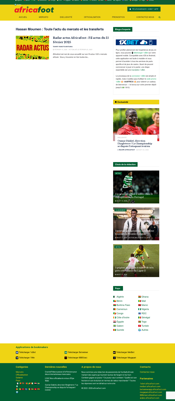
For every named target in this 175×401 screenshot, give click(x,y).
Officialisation (92, 17)
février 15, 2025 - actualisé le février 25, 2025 (73, 49)
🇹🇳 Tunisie (143, 325)
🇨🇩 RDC (142, 313)
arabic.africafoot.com (149, 398)
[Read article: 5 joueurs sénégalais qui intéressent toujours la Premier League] (136, 223)
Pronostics (118, 17)
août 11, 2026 (121, 274)
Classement (120, 210)
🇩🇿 (17, 383)
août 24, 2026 (143, 150)
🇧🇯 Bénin (117, 300)
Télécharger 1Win (26, 357)
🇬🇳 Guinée (118, 329)
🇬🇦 (38, 383)
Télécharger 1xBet (27, 352)
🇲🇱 (20, 389)
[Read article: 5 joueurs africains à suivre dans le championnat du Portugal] (136, 187)
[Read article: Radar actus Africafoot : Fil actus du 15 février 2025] (32, 48)
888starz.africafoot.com (151, 395)
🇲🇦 (23, 389)
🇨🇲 (26, 383)
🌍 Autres (17, 4)
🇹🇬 (32, 389)
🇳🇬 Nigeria (143, 309)
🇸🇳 (29, 389)
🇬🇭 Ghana (143, 296)
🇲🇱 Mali (142, 300)
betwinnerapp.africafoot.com (153, 389)
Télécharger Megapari (126, 357)
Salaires (19, 377)
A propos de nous (91, 366)
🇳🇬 (17, 386)
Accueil (23, 17)
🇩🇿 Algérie (118, 296)
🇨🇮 (32, 383)
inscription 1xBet (138, 69)
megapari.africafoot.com (151, 392)
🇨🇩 (26, 389)
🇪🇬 (35, 383)
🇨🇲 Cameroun (120, 309)
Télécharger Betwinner (77, 352)
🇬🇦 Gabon (118, 325)
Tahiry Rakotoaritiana (63, 47)
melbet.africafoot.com (150, 386)
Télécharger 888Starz (77, 357)
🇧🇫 (23, 383)
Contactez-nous (145, 17)
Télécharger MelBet (125, 352)
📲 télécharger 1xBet (139, 52)
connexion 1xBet (138, 76)
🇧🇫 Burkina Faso (121, 305)
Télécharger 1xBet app (144, 9)
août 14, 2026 (121, 201)
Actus (118, 173)
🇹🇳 (35, 389)
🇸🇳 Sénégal (144, 317)
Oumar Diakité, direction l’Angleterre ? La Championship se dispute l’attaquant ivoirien (135, 143)
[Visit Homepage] (34, 9)
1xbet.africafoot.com (149, 383)
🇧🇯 (20, 383)
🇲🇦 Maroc (143, 305)
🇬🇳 (17, 389)
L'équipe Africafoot (126, 150)
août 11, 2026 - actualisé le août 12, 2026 (133, 237)
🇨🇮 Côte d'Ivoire (121, 317)
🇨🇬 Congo (118, 313)
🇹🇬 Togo (142, 321)
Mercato (43, 17)
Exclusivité (66, 17)
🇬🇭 (38, 389)
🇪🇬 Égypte (118, 321)
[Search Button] (160, 17)
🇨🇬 (29, 383)
